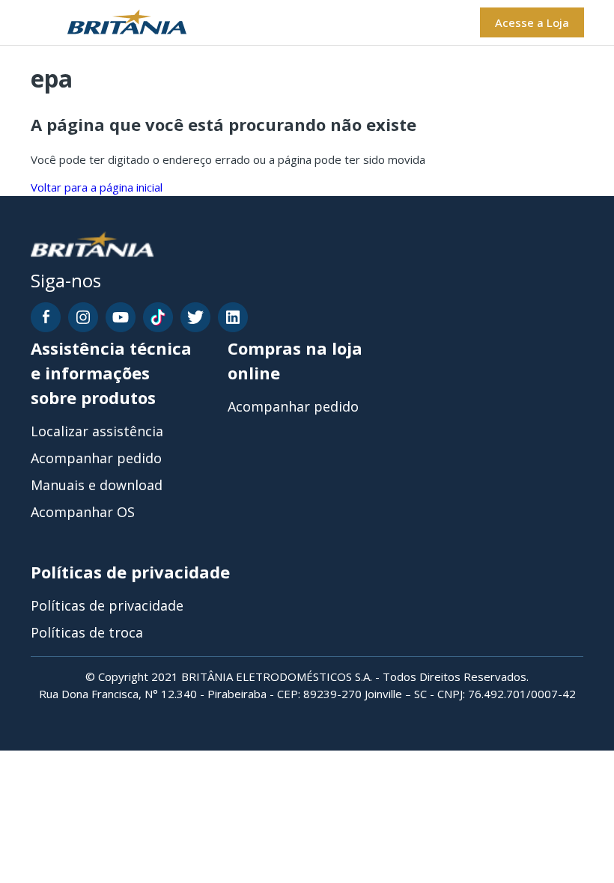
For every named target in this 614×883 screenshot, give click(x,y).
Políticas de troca (87, 632)
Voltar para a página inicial (96, 187)
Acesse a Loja (532, 22)
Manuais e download (96, 485)
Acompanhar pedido (96, 458)
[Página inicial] (108, 22)
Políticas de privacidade (107, 605)
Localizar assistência (97, 431)
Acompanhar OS (83, 512)
